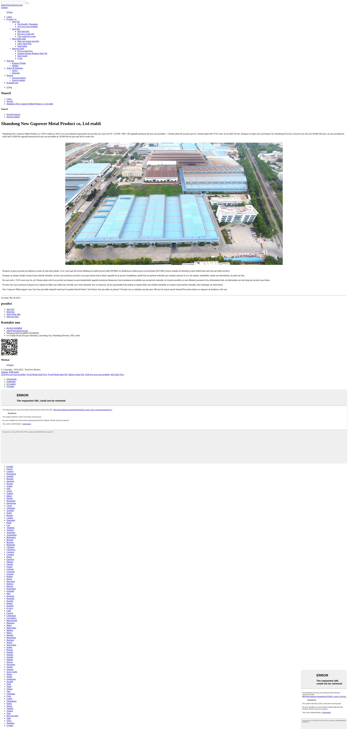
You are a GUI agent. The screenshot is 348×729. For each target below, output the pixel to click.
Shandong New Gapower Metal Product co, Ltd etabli (30, 104)
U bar (19, 58)
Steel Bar (16, 29)
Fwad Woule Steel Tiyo (37, 374)
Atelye (15, 70)
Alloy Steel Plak (24, 43)
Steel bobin (22, 46)
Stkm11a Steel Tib (76, 374)
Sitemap (4, 372)
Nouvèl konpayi (19, 78)
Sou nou (10, 61)
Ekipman (16, 73)
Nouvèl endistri (18, 80)
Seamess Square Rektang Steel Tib (32, 53)
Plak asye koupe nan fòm (28, 41)
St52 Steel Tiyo (117, 374)
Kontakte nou (12, 83)
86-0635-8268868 (14, 328)
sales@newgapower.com (17, 330)
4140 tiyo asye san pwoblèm (97, 374)
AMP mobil (14, 372)
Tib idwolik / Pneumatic (27, 24)
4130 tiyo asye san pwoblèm (13, 374)
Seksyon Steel (18, 48)
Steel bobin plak (19, 39)
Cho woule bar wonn (26, 36)
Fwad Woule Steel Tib (57, 374)
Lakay (9, 17)
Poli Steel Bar (23, 31)
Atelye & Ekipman (15, 68)
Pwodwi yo (11, 19)
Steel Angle (22, 56)
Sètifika (15, 65)
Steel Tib (16, 21)
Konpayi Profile (19, 63)
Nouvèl (10, 75)
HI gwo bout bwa (25, 51)
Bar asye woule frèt (25, 34)
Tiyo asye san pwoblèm (27, 26)
